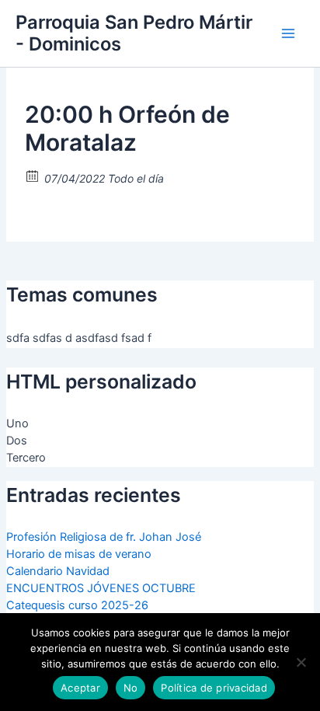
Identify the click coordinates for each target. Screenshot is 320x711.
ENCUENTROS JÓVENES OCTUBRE (101, 588)
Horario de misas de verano (78, 554)
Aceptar (80, 687)
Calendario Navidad (58, 571)
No (130, 687)
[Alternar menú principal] (288, 33)
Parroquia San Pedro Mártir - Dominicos (134, 33)
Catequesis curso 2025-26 (77, 605)
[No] (300, 662)
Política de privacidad (214, 687)
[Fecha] (33, 175)
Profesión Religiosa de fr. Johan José (103, 537)
